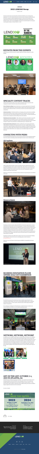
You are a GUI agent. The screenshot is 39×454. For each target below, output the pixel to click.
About (26, 444)
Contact (29, 444)
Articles (20, 6)
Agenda (21, 444)
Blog (23, 444)
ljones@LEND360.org (7, 238)
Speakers (13, 444)
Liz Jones (10, 416)
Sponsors (17, 444)
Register (10, 444)
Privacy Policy (23, 449)
